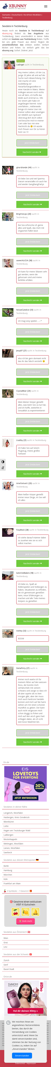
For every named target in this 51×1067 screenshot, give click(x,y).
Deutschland (17, 15)
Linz (5, 946)
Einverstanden (22, 1055)
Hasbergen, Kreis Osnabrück (16, 817)
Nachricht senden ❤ (32, 152)
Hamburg (8, 870)
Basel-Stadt (9, 969)
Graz (6, 942)
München (8, 874)
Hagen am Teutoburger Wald (17, 830)
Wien (6, 938)
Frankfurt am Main (12, 883)
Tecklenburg (38, 64)
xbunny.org (7, 33)
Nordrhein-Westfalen (32, 15)
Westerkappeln (10, 839)
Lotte (6, 826)
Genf (6, 964)
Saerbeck (8, 852)
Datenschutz (20, 1063)
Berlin (6, 866)
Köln (6, 879)
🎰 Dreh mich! (25, 921)
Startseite (6, 15)
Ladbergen (8, 834)
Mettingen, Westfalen (13, 843)
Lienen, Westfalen (12, 848)
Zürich (6, 960)
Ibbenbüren (9, 821)
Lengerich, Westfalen (13, 813)
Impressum (31, 1063)
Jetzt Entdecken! (32, 142)
